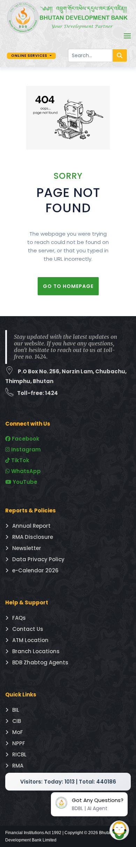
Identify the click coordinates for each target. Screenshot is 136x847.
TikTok (19, 460)
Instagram (25, 449)
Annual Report (31, 525)
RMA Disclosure (32, 537)
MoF (17, 732)
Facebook (24, 438)
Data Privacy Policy (38, 559)
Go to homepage (68, 286)
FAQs (19, 617)
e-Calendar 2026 (35, 570)
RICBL (19, 754)
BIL (15, 710)
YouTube (24, 482)
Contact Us (27, 629)
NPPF (18, 743)
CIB (16, 721)
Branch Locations (36, 651)
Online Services (29, 55)
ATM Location (30, 640)
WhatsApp (25, 471)
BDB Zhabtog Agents (40, 662)
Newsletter (26, 548)
